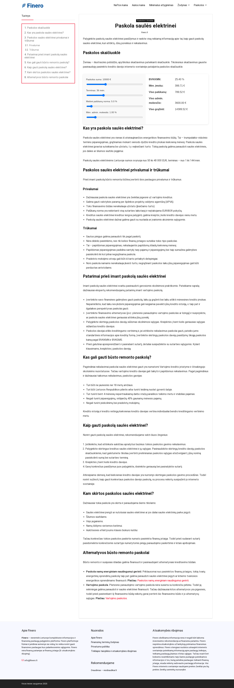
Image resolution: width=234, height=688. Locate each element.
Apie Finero (96, 637)
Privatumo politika (100, 646)
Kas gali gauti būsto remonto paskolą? (48, 62)
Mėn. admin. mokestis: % (101, 112)
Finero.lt (144, 32)
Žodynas (182, 5)
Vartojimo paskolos (116, 598)
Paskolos (199, 5)
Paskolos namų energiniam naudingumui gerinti (163, 580)
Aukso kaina (138, 5)
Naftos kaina (121, 5)
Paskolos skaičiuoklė (38, 27)
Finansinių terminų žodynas (105, 642)
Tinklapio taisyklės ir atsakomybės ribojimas (114, 651)
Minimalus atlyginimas (161, 5)
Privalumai (34, 45)
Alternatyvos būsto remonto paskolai (47, 77)
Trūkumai (34, 50)
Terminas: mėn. (95, 90)
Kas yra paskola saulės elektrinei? (45, 32)
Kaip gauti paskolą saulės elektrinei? (47, 67)
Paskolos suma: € (98, 79)
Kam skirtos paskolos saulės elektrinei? (49, 72)
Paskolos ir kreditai (145, 21)
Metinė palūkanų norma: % (101, 101)
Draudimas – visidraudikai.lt (104, 670)
